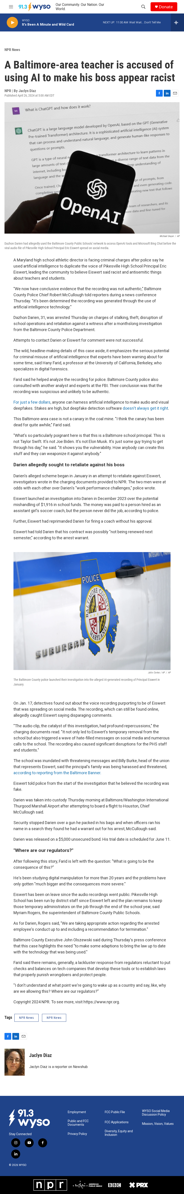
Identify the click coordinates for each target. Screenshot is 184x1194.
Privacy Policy (77, 1134)
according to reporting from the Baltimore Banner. (57, 772)
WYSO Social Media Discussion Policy (156, 1112)
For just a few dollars (31, 402)
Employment (77, 1112)
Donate (166, 6)
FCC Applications (117, 1122)
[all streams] (177, 22)
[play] (12, 22)
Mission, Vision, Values (158, 1123)
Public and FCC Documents (78, 1122)
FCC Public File (115, 1112)
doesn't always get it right (145, 408)
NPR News (12, 49)
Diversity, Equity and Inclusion (119, 1133)
